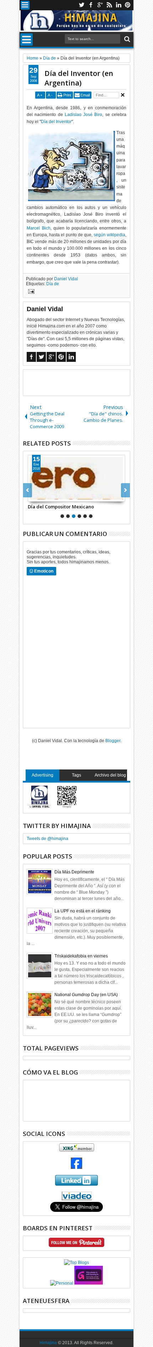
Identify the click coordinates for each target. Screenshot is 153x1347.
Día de (52, 283)
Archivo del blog (110, 775)
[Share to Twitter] (41, 495)
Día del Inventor (56, 121)
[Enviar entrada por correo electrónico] (30, 292)
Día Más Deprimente (74, 872)
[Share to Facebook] (33, 495)
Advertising (42, 775)
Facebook (90, 5)
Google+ (100, 5)
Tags (76, 775)
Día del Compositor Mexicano (61, 506)
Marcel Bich (38, 228)
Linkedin (118, 5)
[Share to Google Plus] (49, 495)
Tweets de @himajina (47, 838)
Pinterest (127, 5)
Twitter (81, 5)
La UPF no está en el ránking (82, 911)
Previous (125, 490)
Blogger (112, 740)
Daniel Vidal (66, 278)
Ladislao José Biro (83, 114)
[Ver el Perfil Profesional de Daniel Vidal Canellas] (77, 1198)
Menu (25, 5)
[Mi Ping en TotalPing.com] (88, 1283)
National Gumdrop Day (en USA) (86, 994)
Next (27, 490)
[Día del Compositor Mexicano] (76, 478)
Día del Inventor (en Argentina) (78, 78)
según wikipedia (109, 234)
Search (126, 39)
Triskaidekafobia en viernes (81, 956)
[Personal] (61, 1283)
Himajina (48, 1342)
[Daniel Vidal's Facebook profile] (76, 1167)
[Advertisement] (88, 382)
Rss (109, 5)
